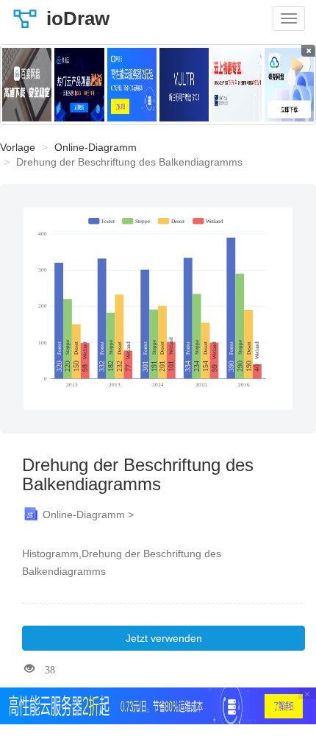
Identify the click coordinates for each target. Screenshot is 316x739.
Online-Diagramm (95, 147)
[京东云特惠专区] (236, 84)
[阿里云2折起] (132, 84)
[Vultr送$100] (184, 84)
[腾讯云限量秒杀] (79, 84)
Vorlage (17, 147)
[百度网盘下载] (27, 84)
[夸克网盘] (289, 84)
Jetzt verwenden (164, 638)
